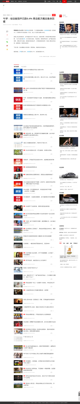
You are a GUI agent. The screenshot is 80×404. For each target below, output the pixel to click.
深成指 (28, 51)
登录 (64, 1)
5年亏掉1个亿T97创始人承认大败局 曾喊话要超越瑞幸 (38, 353)
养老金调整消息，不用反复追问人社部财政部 (38, 314)
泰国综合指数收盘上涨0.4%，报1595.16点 (35, 114)
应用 (15, 1)
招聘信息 (39, 402)
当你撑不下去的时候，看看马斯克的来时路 (38, 206)
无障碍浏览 (20, 1)
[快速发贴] (7, 31)
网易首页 (12, 1)
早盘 (27, 30)
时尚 (61, 243)
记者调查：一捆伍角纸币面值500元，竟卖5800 (36, 243)
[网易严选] (54, 1)
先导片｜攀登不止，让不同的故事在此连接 (68, 267)
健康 (67, 243)
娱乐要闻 (61, 135)
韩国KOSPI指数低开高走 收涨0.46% (33, 69)
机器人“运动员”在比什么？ (30, 267)
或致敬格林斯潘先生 (31, 167)
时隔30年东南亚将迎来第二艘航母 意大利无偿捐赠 (37, 236)
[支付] (57, 1)
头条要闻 (61, 72)
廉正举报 (62, 402)
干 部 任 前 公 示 (28, 336)
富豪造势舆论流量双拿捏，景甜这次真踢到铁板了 (39, 174)
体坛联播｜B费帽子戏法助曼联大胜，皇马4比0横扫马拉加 (39, 322)
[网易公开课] (49, 1)
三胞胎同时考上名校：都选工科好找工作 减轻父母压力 (38, 307)
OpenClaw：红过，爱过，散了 (66, 186)
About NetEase (27, 402)
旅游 (71, 243)
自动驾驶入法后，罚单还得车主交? (67, 179)
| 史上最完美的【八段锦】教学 (66, 235)
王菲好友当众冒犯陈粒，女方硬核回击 (67, 147)
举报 (55, 24)
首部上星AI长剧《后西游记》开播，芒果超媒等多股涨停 (39, 299)
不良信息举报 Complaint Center (54, 402)
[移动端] (45, 1)
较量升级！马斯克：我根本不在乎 (66, 189)
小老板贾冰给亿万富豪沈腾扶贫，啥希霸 (37, 290)
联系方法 (36, 402)
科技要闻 (61, 167)
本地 (64, 243)
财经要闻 (61, 22)
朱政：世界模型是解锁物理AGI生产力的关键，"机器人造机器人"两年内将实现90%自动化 (68, 47)
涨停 (24, 38)
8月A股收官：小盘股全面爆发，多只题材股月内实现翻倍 (39, 197)
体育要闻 (61, 106)
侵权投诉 (65, 402)
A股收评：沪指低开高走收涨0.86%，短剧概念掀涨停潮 (38, 159)
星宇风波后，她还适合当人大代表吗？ (36, 260)
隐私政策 (47, 402)
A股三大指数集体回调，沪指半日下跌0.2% (35, 143)
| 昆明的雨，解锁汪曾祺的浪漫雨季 (68, 232)
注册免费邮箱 (69, 1)
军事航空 (76, 243)
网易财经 (8, 15)
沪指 (20, 51)
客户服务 (43, 402)
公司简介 (32, 402)
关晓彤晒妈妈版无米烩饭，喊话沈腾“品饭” (68, 158)
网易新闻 (64, 15)
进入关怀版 (25, 1)
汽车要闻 (61, 192)
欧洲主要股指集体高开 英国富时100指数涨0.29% (37, 105)
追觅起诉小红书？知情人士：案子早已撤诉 (68, 34)
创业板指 (46, 30)
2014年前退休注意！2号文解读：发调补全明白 (39, 150)
